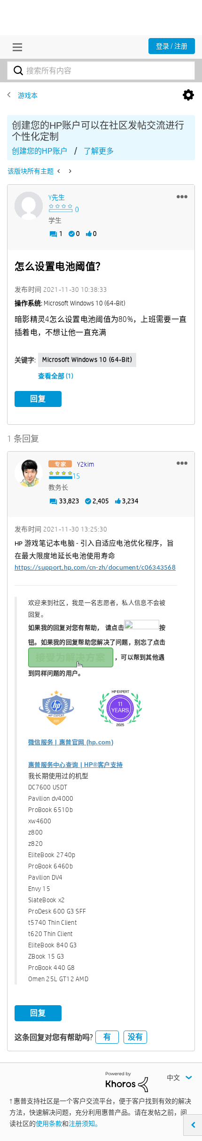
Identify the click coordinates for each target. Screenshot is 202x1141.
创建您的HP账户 (40, 151)
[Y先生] (29, 206)
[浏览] (15, 47)
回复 (38, 399)
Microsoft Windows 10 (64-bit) (87, 359)
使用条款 (49, 1123)
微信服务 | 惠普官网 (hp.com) (70, 742)
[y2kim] (29, 473)
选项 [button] (188, 95)
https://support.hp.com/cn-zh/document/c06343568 (95, 567)
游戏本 (28, 95)
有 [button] (107, 1037)
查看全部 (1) (55, 376)
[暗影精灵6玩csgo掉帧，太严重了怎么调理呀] (59, 171)
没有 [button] (135, 1037)
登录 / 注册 (171, 46)
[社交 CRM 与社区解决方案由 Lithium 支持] (127, 1081)
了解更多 (99, 151)
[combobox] (101, 70)
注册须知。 (85, 1123)
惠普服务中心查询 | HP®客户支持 (75, 764)
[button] (182, 196)
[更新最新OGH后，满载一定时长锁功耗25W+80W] (69, 171)
